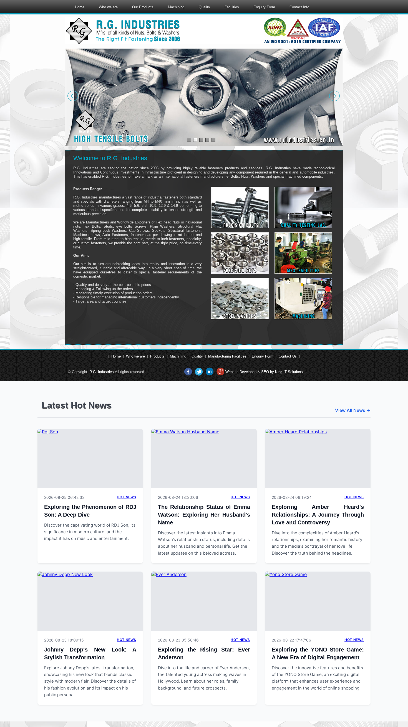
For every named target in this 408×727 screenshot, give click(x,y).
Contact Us (288, 356)
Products (157, 356)
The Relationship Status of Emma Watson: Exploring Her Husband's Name (204, 514)
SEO (265, 372)
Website (231, 372)
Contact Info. (299, 7)
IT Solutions (293, 372)
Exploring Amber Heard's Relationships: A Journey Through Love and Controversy (318, 514)
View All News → (353, 410)
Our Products (142, 7)
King (278, 372)
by (272, 372)
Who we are (108, 7)
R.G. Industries (101, 372)
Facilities (232, 7)
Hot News (126, 497)
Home (79, 7)
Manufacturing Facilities (227, 356)
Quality (204, 7)
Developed (248, 372)
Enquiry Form (264, 7)
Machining (176, 7)
